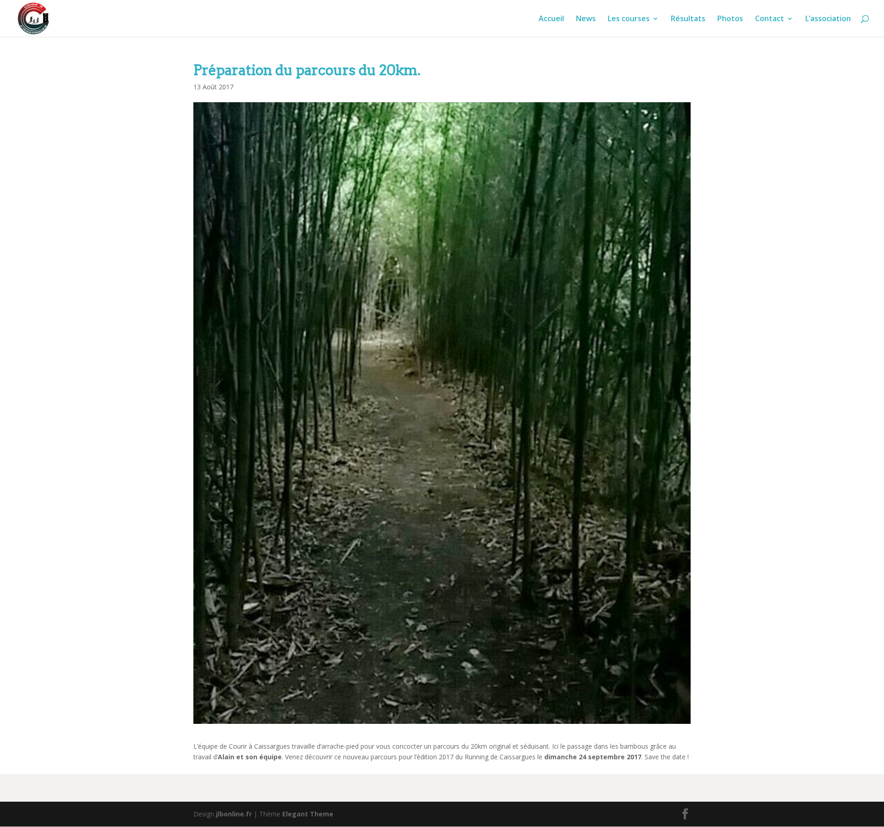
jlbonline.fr (234, 814)
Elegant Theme (307, 814)
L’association (828, 19)
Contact (769, 19)
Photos (730, 19)
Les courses (629, 19)
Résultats (688, 19)
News (586, 19)
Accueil (551, 19)
